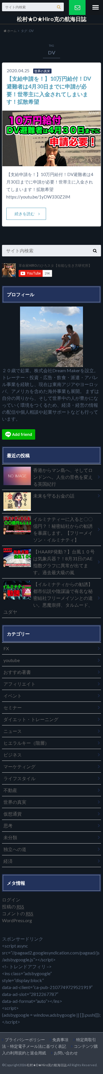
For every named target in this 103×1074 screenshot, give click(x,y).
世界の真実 (14, 802)
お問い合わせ (66, 1052)
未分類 (10, 837)
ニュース (12, 731)
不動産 (10, 790)
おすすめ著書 (17, 672)
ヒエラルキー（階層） (26, 743)
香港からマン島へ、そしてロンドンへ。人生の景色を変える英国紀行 (63, 477)
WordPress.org (17, 920)
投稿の (13, 906)
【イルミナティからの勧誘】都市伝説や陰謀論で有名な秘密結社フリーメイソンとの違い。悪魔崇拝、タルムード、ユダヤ (48, 597)
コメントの (17, 913)
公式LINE (77, 7)
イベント (12, 695)
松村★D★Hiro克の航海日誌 (51, 19)
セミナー (12, 707)
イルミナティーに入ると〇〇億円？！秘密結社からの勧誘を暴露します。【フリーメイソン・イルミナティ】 (63, 529)
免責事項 (60, 1039)
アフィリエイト (19, 684)
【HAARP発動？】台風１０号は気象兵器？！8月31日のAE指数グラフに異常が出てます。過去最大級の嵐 (64, 562)
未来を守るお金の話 (53, 495)
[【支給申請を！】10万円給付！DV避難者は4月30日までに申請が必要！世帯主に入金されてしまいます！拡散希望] (51, 162)
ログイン (11, 899)
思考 (8, 825)
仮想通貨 (12, 813)
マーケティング (19, 766)
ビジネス (12, 754)
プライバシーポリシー (25, 1039)
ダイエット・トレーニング (30, 719)
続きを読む (25, 213)
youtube (11, 660)
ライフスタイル (19, 778)
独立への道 (14, 849)
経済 (8, 861)
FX (6, 648)
